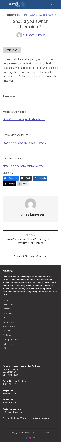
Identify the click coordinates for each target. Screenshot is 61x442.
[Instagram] (30, 437)
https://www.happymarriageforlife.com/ (24, 142)
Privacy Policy (9, 326)
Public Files (8, 344)
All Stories (7, 335)
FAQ (5, 348)
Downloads (8, 313)
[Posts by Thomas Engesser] (19, 35)
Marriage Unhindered (35, 15)
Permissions (8, 322)
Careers (6, 309)
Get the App (8, 304)
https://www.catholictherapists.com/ (23, 165)
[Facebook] (26, 437)
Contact (6, 330)
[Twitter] (34, 437)
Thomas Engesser (35, 35)
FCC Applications (10, 339)
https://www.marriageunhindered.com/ (24, 119)
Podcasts (51, 15)
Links (5, 317)
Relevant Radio (28, 433)
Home (5, 300)
